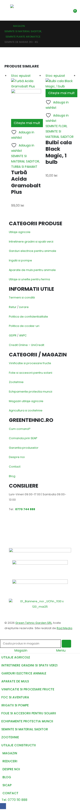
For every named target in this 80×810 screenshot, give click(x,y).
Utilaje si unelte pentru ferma (29, 279)
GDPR (12, 335)
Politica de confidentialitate (28, 316)
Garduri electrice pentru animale (32, 251)
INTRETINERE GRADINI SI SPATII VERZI (29, 665)
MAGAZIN (9, 753)
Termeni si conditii (22, 297)
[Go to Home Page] (5, 26)
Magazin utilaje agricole (26, 401)
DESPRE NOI (11, 769)
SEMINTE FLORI (56, 126)
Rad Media (64, 628)
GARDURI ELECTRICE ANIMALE (23, 673)
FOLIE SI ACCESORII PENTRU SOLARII (28, 713)
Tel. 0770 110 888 (14, 800)
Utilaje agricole (19, 232)
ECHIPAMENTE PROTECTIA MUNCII (27, 721)
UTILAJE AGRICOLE (15, 657)
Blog (12, 476)
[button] (7, 10)
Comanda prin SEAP (23, 438)
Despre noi (17, 457)
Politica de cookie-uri (24, 326)
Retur (12, 307)
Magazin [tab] (20, 650)
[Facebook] (3, 806)
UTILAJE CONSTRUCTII (18, 745)
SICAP (7, 785)
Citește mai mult (27, 123)
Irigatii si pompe (20, 260)
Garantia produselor (23, 448)
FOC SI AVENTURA (15, 697)
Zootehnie (16, 382)
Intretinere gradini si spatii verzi (31, 241)
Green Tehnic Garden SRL (33, 623)
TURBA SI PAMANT (24, 166)
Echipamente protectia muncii (30, 391)
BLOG (6, 777)
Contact (14, 466)
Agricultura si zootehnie (25, 410)
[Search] (66, 644)
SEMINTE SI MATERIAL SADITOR (24, 729)
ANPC (23, 335)
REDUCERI (9, 761)
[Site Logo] (20, 10)
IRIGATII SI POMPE (15, 705)
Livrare (24, 307)
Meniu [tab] (61, 650)
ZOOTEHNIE (10, 737)
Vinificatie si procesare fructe (30, 363)
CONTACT (10, 793)
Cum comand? (19, 429)
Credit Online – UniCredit (26, 345)
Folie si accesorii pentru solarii (30, 373)
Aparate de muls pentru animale (32, 270)
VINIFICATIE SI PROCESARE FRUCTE (27, 689)
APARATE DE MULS (15, 681)
